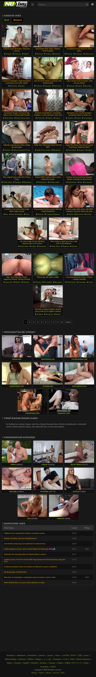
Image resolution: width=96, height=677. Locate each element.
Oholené (57, 54)
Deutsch (42, 655)
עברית (65, 659)
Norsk (57, 655)
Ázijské (26, 54)
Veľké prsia (89, 54)
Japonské (8, 282)
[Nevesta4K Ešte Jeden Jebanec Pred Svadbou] (48, 36)
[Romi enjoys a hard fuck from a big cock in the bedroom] (63, 229)
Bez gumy (58, 282)
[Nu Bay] (15, 5)
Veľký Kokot (9, 118)
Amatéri (81, 150)
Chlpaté (8, 54)
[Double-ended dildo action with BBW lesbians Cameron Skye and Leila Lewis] (79, 196)
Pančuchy (57, 86)
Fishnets (39, 86)
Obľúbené (17, 20)
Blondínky (13, 86)
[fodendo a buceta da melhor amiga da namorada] (16, 132)
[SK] (92, 4)
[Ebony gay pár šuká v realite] (48, 264)
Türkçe (85, 663)
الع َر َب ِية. (47, 659)
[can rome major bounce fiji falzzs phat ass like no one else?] (32, 229)
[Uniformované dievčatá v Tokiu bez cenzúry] (16, 36)
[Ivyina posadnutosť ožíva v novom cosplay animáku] (79, 264)
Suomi (86, 655)
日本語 (67, 663)
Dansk (53, 667)
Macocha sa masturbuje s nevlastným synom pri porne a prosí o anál (29, 577)
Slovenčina (10, 655)
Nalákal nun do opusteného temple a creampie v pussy (24, 533)
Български (44, 667)
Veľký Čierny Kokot (23, 118)
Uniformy (17, 54)
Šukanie (40, 54)
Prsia (27, 214)
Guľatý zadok (54, 182)
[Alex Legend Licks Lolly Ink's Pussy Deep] (16, 164)
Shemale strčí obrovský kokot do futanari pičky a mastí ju (25, 554)
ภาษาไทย (65, 655)
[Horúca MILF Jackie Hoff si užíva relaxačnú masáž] (48, 164)
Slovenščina (32, 655)
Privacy (34, 673)
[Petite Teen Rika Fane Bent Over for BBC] (48, 132)
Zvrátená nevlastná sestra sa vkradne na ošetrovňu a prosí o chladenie (30, 567)
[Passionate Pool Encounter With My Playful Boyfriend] (48, 196)
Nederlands (21, 655)
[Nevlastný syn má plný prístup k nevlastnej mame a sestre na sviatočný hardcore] (79, 100)
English (60, 663)
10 (62, 322)
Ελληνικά (22, 659)
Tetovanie (42, 246)
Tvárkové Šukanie (53, 214)
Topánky (48, 86)
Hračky (88, 214)
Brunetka (88, 86)
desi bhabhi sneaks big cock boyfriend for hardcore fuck (24, 544)
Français (52, 663)
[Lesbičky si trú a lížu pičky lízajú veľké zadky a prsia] (16, 196)
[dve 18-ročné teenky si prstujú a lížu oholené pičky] (48, 68)
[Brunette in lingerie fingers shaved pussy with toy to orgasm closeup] (48, 296)
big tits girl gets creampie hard (15, 572)
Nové (6, 20)
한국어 (73, 655)
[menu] (32, 5)
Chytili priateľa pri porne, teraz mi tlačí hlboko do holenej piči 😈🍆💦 (29, 549)
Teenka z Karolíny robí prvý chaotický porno (20, 538)
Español (26, 663)
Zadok (22, 86)
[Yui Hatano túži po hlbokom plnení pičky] (79, 36)
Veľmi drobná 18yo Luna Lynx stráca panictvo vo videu (24, 582)
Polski (72, 659)
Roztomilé (40, 118)
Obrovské (79, 214)
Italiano (9, 663)
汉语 (80, 655)
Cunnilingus (88, 118)
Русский (18, 663)
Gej (80, 182)
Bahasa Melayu (11, 659)
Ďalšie (68, 322)
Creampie (78, 54)
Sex (6, 214)
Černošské (72, 150)
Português (57, 659)
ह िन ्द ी (76, 663)
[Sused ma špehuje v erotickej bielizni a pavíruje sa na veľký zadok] (16, 68)
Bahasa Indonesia (83, 659)
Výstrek (74, 246)
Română (34, 663)
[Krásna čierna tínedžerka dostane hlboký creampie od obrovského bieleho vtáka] (79, 164)
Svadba (48, 54)
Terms (41, 673)
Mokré (58, 314)
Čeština (30, 659)
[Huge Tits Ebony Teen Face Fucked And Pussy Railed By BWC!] (79, 132)
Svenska (43, 663)
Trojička (70, 118)
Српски (50, 655)
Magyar (38, 659)
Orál (12, 214)
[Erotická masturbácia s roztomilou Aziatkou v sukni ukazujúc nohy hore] (48, 100)
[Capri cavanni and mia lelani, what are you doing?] (79, 68)
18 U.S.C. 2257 (59, 673)
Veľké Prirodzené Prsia (21, 150)
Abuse (48, 673)
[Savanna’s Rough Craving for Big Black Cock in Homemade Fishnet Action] (16, 100)
